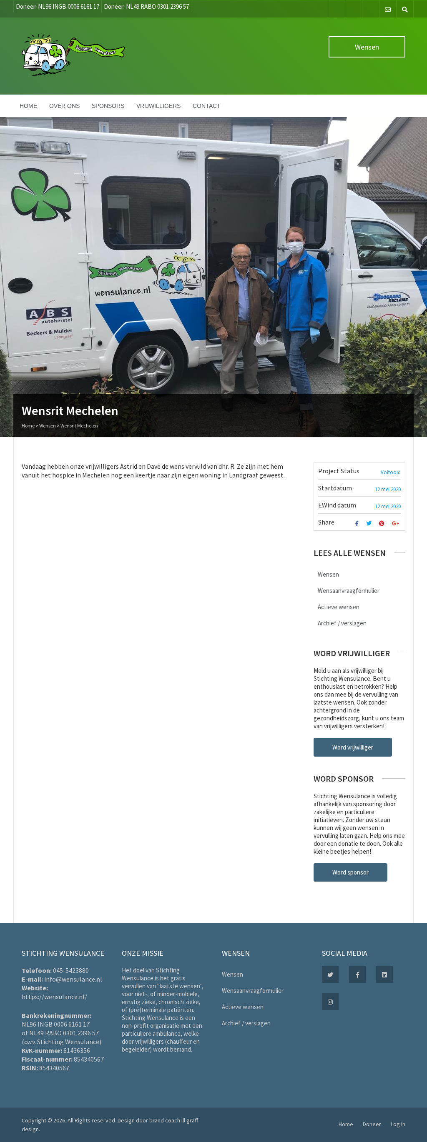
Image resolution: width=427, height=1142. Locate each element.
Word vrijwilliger (352, 747)
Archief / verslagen (342, 623)
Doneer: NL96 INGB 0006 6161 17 (57, 6)
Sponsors (108, 105)
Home (28, 105)
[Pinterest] (383, 523)
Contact (207, 105)
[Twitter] (353, 8)
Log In (398, 1124)
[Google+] (396, 523)
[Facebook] (336, 8)
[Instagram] (370, 8)
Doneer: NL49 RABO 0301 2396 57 (146, 6)
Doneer (372, 1124)
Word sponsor (350, 872)
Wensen (367, 47)
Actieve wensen (338, 607)
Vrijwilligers (158, 105)
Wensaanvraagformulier (348, 591)
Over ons (64, 105)
